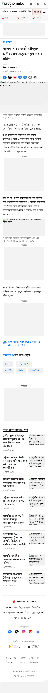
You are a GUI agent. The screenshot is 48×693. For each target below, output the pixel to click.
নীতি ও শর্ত (9, 663)
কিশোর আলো (24, 607)
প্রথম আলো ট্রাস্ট (9, 612)
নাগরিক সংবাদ (11, 607)
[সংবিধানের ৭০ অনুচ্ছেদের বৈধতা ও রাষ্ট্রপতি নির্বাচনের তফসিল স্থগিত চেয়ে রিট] (37, 541)
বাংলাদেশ (13, 11)
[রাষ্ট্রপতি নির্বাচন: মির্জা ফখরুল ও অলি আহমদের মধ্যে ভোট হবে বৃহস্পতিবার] (37, 465)
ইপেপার (40, 612)
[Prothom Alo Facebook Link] (11, 632)
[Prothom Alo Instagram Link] (25, 632)
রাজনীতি (22, 11)
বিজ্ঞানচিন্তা (36, 607)
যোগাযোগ (21, 663)
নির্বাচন (21, 370)
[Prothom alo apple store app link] (33, 647)
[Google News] (37, 632)
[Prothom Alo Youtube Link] (32, 632)
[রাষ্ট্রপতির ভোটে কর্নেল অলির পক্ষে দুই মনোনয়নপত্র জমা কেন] (37, 521)
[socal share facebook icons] (5, 78)
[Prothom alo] (13, 4)
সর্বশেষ (5, 11)
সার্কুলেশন (35, 658)
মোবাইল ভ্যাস (26, 618)
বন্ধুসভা (20, 612)
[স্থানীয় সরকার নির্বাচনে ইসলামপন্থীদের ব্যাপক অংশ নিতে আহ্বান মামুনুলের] (37, 443)
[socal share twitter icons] (10, 78)
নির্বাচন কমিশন (24, 364)
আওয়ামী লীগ (35, 370)
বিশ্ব (29, 11)
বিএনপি (8, 364)
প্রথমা (16, 618)
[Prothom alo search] (31, 4)
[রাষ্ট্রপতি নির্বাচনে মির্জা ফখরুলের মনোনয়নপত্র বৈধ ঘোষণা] (37, 485)
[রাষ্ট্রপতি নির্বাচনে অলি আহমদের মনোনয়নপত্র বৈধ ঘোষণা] (37, 503)
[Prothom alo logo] (24, 602)
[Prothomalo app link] (14, 647)
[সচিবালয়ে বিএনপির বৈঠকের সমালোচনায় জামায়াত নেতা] (37, 580)
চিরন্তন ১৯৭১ (30, 612)
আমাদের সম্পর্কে (11, 658)
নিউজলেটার (33, 663)
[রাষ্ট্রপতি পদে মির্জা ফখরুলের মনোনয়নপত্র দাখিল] (37, 561)
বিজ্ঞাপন (24, 658)
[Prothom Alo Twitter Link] (18, 632)
